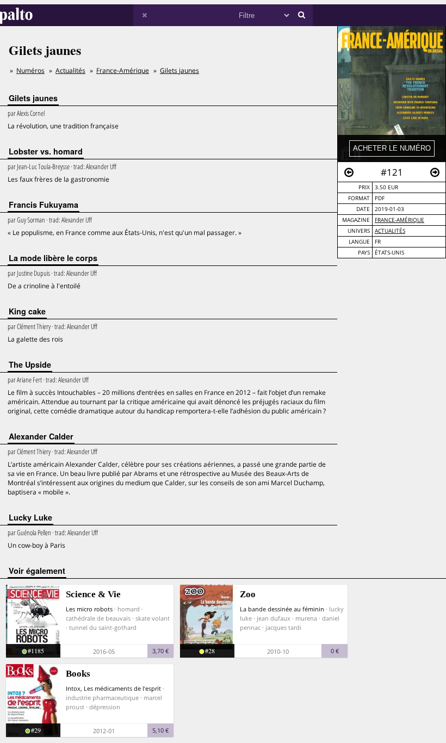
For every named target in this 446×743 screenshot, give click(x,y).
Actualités (390, 230)
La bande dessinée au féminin (282, 609)
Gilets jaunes (179, 70)
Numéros (30, 70)
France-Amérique (399, 220)
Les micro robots (89, 609)
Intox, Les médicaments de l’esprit (113, 688)
